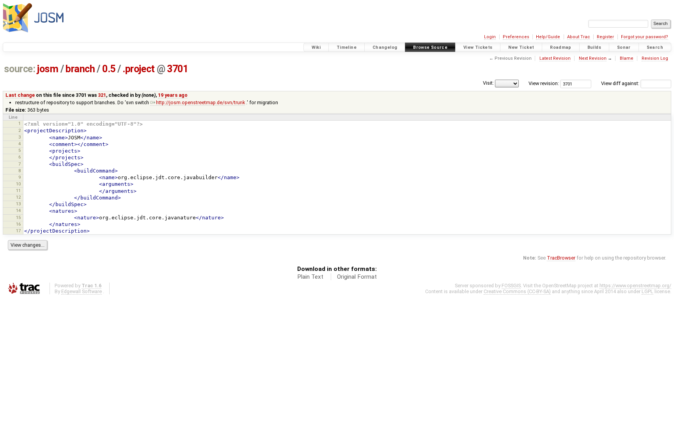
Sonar (624, 47)
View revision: (544, 83)
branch (80, 69)
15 (18, 217)
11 (18, 190)
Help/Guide (548, 36)
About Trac (578, 36)
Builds (594, 47)
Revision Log (655, 58)
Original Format (357, 276)
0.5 (108, 69)
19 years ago (173, 95)
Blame (626, 58)
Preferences (516, 36)
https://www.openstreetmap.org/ (635, 285)
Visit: (488, 83)
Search (655, 47)
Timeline (347, 47)
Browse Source (430, 47)
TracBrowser (561, 258)
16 (18, 224)
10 (18, 184)
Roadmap (560, 47)
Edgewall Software (81, 291)
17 (18, 230)
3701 (177, 69)
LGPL (647, 291)
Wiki (316, 47)
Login (490, 36)
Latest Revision (555, 58)
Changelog (384, 47)
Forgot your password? (644, 36)
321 (102, 95)
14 (18, 210)
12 (18, 197)
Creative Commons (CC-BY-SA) (517, 291)
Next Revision (593, 58)
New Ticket (521, 47)
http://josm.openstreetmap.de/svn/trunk (200, 102)
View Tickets (478, 47)
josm (47, 69)
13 (18, 203)
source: (19, 69)
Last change (20, 95)
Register (605, 36)
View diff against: (620, 83)
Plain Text (310, 276)
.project (138, 69)
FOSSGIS (511, 285)
